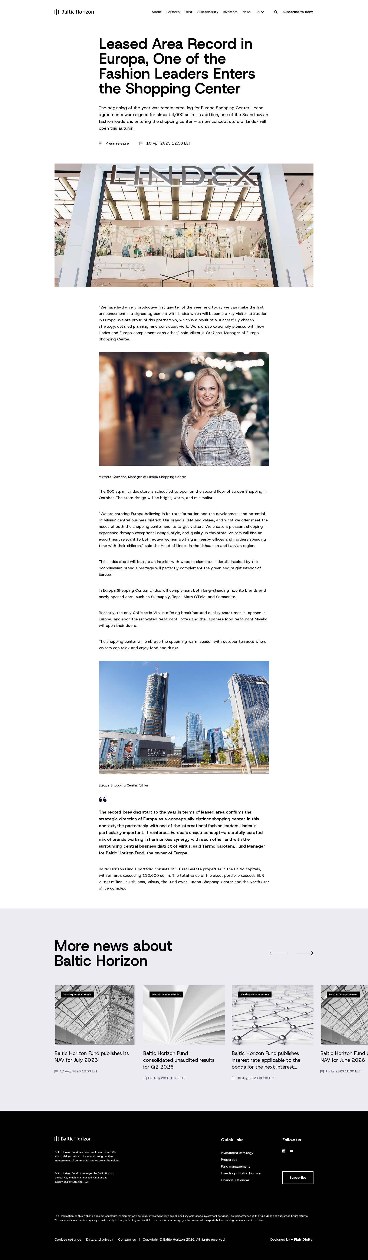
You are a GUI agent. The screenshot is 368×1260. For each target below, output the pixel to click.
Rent (188, 12)
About (156, 12)
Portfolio (173, 12)
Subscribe (298, 1177)
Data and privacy (99, 1239)
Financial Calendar (235, 1180)
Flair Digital (303, 1239)
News (247, 12)
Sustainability (207, 12)
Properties (229, 1159)
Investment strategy (237, 1153)
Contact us (127, 1239)
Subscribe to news (298, 12)
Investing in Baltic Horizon (241, 1173)
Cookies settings (68, 1239)
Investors (230, 12)
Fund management (235, 1166)
